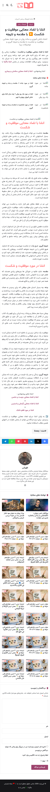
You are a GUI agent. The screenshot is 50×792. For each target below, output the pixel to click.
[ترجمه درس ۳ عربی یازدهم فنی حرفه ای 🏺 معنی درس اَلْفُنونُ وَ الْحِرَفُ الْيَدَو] (13, 642)
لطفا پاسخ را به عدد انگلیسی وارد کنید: (35, 755)
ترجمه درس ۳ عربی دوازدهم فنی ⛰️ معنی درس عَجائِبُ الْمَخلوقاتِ (14, 559)
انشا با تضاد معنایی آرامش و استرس (25, 403)
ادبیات (17, 19)
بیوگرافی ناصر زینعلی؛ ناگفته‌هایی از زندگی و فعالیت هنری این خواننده (38, 515)
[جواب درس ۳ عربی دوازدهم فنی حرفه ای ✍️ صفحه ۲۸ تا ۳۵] (13, 528)
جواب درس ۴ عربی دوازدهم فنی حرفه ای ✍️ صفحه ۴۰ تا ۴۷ (37, 537)
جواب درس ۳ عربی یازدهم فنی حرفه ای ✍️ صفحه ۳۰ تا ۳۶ (37, 651)
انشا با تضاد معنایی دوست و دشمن (25, 397)
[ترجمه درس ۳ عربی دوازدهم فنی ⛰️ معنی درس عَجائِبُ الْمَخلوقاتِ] (13, 549)
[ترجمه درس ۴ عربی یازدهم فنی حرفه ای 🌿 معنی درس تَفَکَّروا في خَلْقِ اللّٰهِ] (13, 619)
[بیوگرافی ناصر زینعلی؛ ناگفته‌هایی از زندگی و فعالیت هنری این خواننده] (37, 505)
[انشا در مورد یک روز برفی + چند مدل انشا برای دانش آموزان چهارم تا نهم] (41, 96)
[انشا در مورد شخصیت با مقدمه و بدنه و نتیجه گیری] (41, 107)
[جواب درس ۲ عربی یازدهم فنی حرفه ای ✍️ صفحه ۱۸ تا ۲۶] (37, 665)
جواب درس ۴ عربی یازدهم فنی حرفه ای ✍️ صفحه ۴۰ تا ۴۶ (37, 628)
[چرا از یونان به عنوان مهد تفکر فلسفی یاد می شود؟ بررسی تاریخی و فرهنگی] (13, 505)
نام (47, 726)
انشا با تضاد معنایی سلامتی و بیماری (19, 71)
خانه (31, 19)
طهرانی (25, 467)
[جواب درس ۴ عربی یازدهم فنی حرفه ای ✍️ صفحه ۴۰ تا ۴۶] (37, 619)
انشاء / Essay (39, 431)
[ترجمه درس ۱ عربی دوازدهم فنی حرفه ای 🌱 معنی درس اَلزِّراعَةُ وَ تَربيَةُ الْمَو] (13, 595)
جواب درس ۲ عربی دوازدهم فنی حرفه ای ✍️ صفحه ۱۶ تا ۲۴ (37, 582)
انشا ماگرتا (8, 61)
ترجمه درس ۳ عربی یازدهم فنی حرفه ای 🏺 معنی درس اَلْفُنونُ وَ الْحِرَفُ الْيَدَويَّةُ (13, 652)
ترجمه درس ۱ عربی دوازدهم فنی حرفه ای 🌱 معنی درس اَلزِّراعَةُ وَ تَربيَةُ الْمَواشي (13, 606)
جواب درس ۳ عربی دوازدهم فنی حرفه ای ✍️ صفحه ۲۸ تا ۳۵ (13, 537)
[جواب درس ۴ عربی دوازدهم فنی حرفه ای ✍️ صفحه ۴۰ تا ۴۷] (37, 528)
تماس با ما (21, 787)
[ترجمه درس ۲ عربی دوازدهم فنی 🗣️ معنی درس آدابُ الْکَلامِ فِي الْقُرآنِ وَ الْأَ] (13, 572)
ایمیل (46, 736)
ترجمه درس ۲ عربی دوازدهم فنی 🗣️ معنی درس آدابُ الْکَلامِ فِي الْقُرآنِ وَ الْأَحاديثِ (13, 583)
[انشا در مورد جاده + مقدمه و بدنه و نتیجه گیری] (41, 86)
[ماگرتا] (25, 5)
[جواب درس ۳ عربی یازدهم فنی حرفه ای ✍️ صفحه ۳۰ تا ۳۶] (37, 642)
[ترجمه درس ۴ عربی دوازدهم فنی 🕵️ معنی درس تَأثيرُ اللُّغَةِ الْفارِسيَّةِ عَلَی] (37, 549)
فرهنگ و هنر (24, 19)
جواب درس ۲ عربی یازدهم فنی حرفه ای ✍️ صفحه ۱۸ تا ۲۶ (37, 675)
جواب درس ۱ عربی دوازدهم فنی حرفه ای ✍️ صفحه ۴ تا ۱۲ (37, 605)
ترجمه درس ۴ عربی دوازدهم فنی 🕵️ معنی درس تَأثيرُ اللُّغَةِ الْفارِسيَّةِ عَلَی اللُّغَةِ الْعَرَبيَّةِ (38, 559)
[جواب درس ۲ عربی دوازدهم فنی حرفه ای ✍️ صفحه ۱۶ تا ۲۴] (37, 572)
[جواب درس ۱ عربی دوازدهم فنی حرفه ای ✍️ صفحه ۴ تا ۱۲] (37, 595)
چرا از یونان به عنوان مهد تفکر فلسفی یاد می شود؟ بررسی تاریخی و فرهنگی (14, 515)
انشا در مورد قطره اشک (25, 410)
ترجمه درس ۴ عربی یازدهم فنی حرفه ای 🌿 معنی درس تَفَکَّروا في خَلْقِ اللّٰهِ (13, 629)
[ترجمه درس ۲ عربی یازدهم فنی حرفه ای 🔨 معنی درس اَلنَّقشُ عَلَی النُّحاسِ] (13, 665)
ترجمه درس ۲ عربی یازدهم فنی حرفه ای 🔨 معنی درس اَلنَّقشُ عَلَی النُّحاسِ (13, 676)
